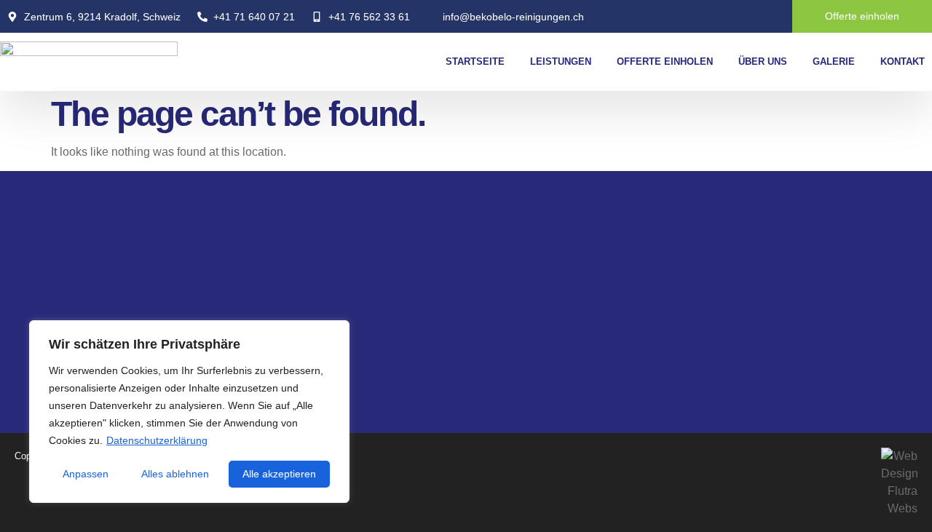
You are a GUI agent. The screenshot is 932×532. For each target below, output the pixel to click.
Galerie (834, 61)
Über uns (762, 61)
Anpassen (85, 474)
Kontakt (902, 61)
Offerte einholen (665, 61)
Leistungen (560, 61)
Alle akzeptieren (279, 474)
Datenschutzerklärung (157, 440)
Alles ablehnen (175, 474)
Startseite (475, 61)
